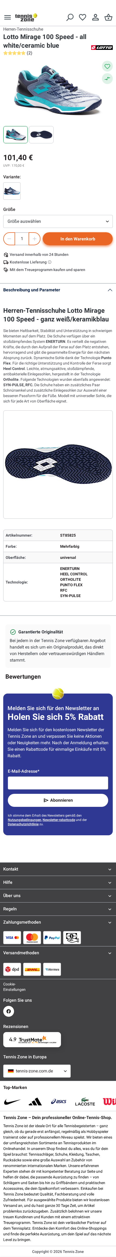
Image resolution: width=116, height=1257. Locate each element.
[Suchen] (69, 17)
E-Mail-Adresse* (23, 771)
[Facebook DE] (8, 1011)
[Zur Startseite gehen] (26, 17)
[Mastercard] (32, 937)
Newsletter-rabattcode (59, 820)
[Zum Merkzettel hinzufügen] (107, 66)
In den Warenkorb (77, 238)
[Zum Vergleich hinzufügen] (107, 78)
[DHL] (32, 969)
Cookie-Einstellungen (8, 987)
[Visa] (12, 937)
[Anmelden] (95, 17)
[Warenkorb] (108, 17)
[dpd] (12, 969)
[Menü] (7, 17)
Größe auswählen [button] (24, 221)
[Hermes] (52, 969)
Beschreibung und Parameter (31, 289)
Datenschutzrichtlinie (23, 824)
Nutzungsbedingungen (24, 820)
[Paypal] (52, 937)
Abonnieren (61, 800)
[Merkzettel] (82, 17)
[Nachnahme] (72, 937)
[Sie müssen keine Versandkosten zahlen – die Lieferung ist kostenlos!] (50, 262)
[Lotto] (102, 47)
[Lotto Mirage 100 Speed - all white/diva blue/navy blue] (12, 191)
